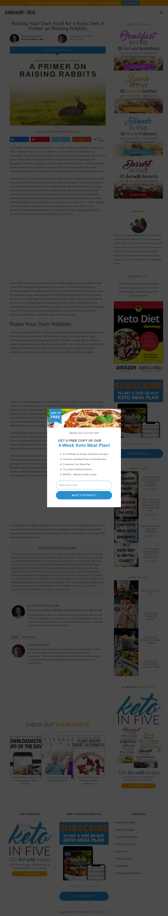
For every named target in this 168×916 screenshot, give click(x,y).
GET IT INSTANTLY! (85, 495)
